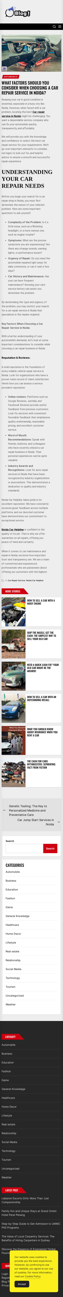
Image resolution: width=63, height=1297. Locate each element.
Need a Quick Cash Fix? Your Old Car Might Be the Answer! (43, 668)
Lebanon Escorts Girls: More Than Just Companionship (25, 1200)
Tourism (10, 986)
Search (10, 841)
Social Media (13, 969)
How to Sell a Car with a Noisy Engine (41, 602)
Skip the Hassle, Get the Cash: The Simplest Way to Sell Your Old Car (41, 636)
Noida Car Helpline (13, 529)
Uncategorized (15, 995)
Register (7, 1277)
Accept (22, 1284)
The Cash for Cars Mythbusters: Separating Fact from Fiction (41, 764)
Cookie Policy (33, 1276)
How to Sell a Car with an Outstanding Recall (41, 698)
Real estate (12, 951)
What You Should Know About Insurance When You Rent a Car (42, 732)
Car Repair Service (16, 580)
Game (9, 907)
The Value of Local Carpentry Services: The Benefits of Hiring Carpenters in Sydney (28, 1238)
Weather (11, 1004)
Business (11, 880)
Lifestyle (11, 942)
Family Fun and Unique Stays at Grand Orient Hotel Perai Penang (29, 1212)
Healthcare (12, 924)
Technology (13, 978)
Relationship (13, 960)
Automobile (11, 77)
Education (12, 889)
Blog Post (7, 1281)
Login (5, 1273)
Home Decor (13, 933)
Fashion (10, 898)
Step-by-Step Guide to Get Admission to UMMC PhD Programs (31, 1225)
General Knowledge (17, 916)
